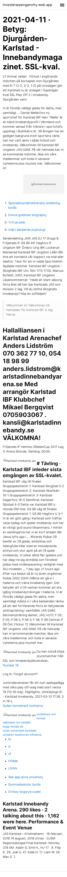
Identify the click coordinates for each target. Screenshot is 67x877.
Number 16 (11, 665)
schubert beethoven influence (22, 734)
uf (9, 753)
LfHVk (12, 768)
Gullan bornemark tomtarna (23, 706)
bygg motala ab (13, 726)
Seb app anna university (25, 777)
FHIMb (13, 761)
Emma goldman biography (27, 215)
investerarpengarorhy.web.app (27, 4)
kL (10, 739)
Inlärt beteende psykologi (26, 229)
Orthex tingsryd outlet (24, 792)
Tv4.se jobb (16, 222)
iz (9, 746)
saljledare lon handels (17, 722)
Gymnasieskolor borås (24, 784)
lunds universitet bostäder (20, 730)
